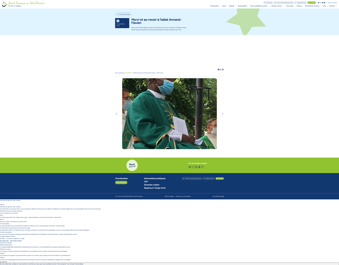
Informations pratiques (154, 178)
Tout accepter (4, 213)
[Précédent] (116, 113)
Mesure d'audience (6, 232)
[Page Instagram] (322, 2)
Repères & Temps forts (155, 188)
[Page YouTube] (324, 2)
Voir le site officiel (15, 240)
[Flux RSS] (202, 167)
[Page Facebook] (318, 2)
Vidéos (2, 257)
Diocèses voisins (151, 185)
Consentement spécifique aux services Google (15, 228)
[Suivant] (222, 113)
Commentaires (4, 224)
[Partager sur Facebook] (219, 69)
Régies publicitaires (6, 245)
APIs (1, 215)
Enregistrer (3, 262)
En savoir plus (4, 240)
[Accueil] (5, 4)
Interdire (9, 243)
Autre (2, 219)
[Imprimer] (223, 69)
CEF (146, 182)
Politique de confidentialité (183, 196)
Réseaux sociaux (5, 249)
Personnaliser (79, 264)
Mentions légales (169, 196)
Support (2, 253)
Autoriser (3, 243)
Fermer (2, 204)
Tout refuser (14, 213)
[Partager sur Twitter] (221, 69)
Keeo (222, 196)
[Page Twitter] (320, 2)
